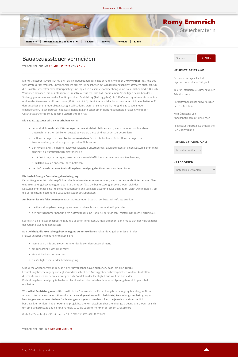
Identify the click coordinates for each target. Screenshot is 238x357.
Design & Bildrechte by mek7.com (38, 350)
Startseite (31, 41)
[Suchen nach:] (185, 58)
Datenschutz (126, 8)
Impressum (109, 8)
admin (81, 66)
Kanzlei (89, 41)
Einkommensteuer (60, 329)
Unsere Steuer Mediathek (59, 41)
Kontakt (122, 41)
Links (137, 41)
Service (105, 41)
